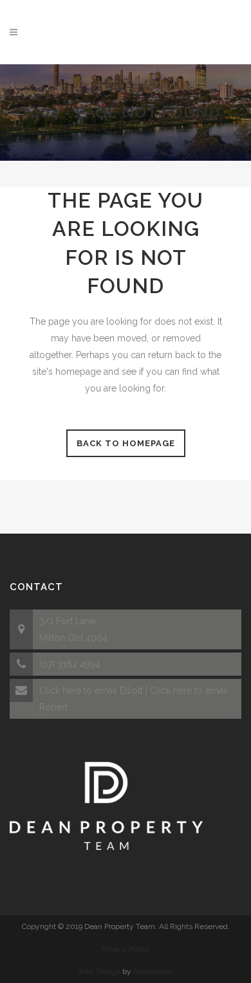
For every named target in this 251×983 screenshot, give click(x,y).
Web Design (98, 971)
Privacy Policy (125, 948)
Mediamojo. (153, 971)
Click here (60, 690)
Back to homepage (126, 443)
